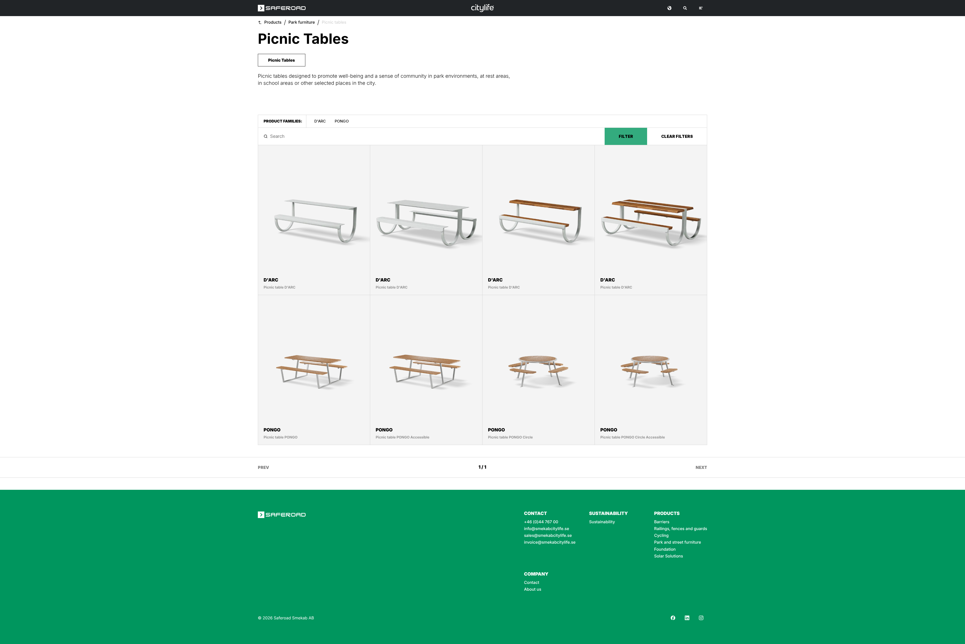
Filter (626, 136)
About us (532, 589)
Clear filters (677, 136)
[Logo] (482, 8)
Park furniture (301, 22)
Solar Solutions (668, 556)
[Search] (685, 8)
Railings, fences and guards (680, 528)
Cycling (661, 535)
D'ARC (319, 121)
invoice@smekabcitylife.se (549, 542)
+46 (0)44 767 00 (541, 521)
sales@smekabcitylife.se (548, 535)
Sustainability (602, 521)
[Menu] (701, 8)
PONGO (342, 121)
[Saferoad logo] (282, 8)
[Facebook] (673, 618)
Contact (531, 582)
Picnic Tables (281, 60)
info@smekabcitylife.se (546, 528)
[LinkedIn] (687, 618)
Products (273, 22)
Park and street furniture (677, 542)
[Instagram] (701, 618)
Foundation (665, 549)
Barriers (661, 521)
